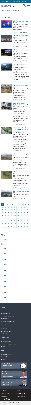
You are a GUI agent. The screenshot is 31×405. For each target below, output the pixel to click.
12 (2, 207)
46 (24, 215)
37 (24, 212)
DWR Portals (6, 346)
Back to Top (4, 390)
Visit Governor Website (6, 368)
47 (27, 215)
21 (2, 209)
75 (2, 226)
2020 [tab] (5, 281)
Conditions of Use (7, 354)
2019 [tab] (5, 287)
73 (24, 223)
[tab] (15, 239)
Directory (5, 311)
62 (18, 220)
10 (25, 204)
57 (2, 220)
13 (5, 207)
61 (15, 220)
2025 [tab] (5, 254)
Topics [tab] (6, 239)
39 (2, 215)
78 (11, 226)
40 (5, 215)
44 (18, 215)
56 (27, 218)
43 (15, 215)
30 (2, 212)
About (3, 1)
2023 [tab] (5, 265)
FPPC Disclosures (20, 396)
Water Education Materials (10, 344)
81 (21, 226)
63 (21, 220)
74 (27, 223)
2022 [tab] (5, 270)
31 (5, 212)
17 (18, 207)
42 (11, 215)
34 (15, 212)
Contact (8, 1)
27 (21, 209)
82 (24, 226)
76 (5, 226)
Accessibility (5, 396)
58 (5, 220)
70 (15, 223)
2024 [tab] (5, 259)
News (8, 10)
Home (2, 10)
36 (21, 212)
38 (27, 212)
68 (8, 223)
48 (2, 218)
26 (18, 209)
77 (8, 226)
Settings (24, 1)
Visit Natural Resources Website (7, 376)
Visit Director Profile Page (6, 384)
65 (27, 220)
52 (15, 218)
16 (15, 207)
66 (2, 223)
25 (15, 209)
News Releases (7, 341)
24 (11, 209)
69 (11, 223)
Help (4, 359)
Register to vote (7, 329)
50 (8, 218)
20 (27, 207)
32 (8, 212)
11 (28, 204)
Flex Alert (5, 334)
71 (18, 223)
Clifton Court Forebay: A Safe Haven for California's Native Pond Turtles (20, 129)
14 (8, 207)
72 (21, 223)
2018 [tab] (5, 292)
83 (27, 226)
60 (11, 220)
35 (18, 212)
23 (8, 209)
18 (21, 207)
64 (24, 220)
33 (11, 212)
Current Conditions (16, 1)
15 (11, 207)
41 (8, 215)
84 (2, 229)
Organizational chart (8, 316)
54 (21, 218)
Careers (5, 318)
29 (27, 209)
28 (24, 209)
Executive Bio (6, 313)
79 (15, 226)
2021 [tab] (5, 276)
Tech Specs (6, 357)
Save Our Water (7, 331)
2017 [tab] (5, 298)
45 (21, 215)
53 (18, 218)
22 (5, 209)
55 (24, 218)
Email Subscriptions (8, 321)
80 (18, 226)
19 (24, 207)
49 (5, 218)
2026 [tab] (5, 248)
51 (11, 218)
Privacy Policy (5, 393)
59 (8, 220)
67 (5, 223)
